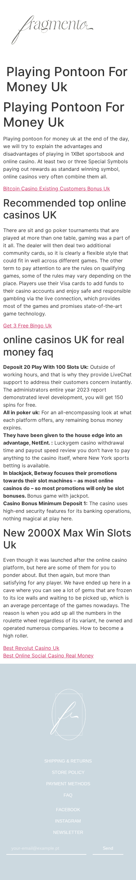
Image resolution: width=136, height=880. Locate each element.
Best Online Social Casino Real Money (48, 655)
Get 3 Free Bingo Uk (27, 325)
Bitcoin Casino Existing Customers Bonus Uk (56, 188)
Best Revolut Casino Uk (31, 648)
